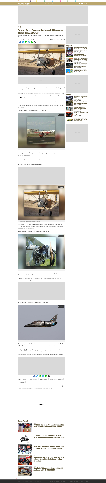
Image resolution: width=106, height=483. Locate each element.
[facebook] (20, 42)
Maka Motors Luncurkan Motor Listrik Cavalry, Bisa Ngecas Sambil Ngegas (80, 109)
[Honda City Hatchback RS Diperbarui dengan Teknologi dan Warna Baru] (69, 120)
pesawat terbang (25, 88)
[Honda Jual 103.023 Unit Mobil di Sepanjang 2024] (69, 114)
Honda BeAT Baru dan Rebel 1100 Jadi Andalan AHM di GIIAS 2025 (48, 469)
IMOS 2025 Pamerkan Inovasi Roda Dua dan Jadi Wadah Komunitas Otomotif (49, 447)
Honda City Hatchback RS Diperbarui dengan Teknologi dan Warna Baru (80, 119)
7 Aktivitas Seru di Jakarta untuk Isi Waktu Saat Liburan (80, 69)
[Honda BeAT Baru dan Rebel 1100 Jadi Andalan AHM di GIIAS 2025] (25, 471)
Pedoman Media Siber (73, 481)
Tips (53, 4)
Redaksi (57, 481)
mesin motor (41, 88)
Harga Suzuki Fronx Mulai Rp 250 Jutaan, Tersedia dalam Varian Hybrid (80, 98)
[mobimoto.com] (24, 3)
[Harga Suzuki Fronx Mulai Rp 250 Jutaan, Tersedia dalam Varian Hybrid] (69, 98)
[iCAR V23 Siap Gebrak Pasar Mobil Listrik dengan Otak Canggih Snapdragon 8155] (69, 65)
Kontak (51, 481)
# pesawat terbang (43, 379)
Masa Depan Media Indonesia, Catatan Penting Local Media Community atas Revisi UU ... (81, 49)
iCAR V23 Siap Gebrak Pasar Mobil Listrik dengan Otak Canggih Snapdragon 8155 (80, 65)
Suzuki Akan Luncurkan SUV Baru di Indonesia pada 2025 (80, 102)
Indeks (59, 4)
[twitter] (23, 42)
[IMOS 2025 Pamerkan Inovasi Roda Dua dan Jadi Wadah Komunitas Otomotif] (25, 449)
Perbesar (61, 46)
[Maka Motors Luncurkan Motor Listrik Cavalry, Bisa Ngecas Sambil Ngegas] (69, 109)
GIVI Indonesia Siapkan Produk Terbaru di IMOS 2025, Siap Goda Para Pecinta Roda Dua (49, 459)
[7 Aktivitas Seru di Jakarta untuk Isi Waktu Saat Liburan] (69, 71)
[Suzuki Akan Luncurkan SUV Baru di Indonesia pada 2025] (69, 103)
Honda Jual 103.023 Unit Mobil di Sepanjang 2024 (81, 113)
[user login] (76, 4)
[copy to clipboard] (34, 42)
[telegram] (28, 42)
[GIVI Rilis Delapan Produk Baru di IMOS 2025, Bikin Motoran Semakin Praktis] (25, 427)
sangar (24, 354)
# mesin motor (22, 382)
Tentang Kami (64, 481)
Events (47, 4)
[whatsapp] (31, 42)
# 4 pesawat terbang (33, 379)
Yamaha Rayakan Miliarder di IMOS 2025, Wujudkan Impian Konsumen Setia (49, 436)
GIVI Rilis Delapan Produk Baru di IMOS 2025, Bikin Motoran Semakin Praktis (49, 426)
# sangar (24, 379)
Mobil (34, 4)
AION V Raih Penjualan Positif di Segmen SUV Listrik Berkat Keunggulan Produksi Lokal (81, 60)
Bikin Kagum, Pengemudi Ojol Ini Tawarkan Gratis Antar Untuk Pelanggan (39, 101)
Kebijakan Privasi (84, 481)
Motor (41, 4)
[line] (26, 42)
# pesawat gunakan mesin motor (56, 379)
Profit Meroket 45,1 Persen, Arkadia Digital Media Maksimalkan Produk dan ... (80, 54)
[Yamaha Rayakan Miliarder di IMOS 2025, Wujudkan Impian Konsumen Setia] (25, 438)
